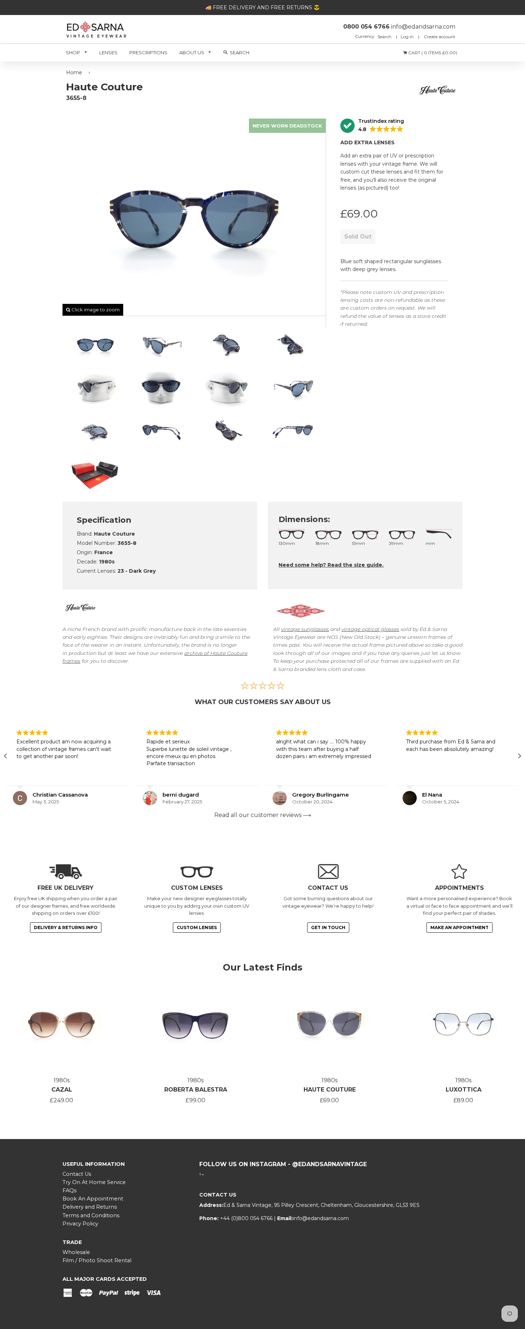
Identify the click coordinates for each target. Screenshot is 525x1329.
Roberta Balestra (195, 1089)
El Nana (432, 794)
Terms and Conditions (90, 1215)
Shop (73, 52)
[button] (372, 126)
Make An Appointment (459, 927)
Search (385, 36)
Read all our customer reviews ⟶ (262, 815)
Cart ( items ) (432, 52)
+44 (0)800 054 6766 (247, 1218)
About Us (192, 52)
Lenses (108, 52)
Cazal (61, 1089)
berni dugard (180, 794)
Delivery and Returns (89, 1207)
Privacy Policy (80, 1223)
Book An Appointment (92, 1198)
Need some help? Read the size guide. (331, 565)
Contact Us (76, 1174)
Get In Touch (328, 927)
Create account (439, 36)
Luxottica (463, 1089)
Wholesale (76, 1252)
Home (74, 72)
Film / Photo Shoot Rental (96, 1260)
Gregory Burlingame (320, 794)
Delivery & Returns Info (66, 927)
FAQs (69, 1190)
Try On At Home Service (94, 1182)
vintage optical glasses (370, 629)
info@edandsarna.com (321, 1218)
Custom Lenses (197, 927)
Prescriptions (148, 52)
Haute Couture (330, 1089)
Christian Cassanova (60, 794)
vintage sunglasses (305, 629)
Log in (407, 36)
